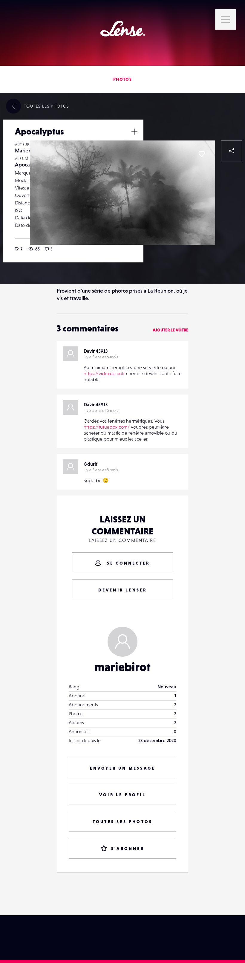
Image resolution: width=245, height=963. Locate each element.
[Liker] (201, 153)
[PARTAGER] (231, 150)
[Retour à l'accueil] (122, 28)
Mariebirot (27, 150)
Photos (122, 79)
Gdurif (90, 464)
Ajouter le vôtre (170, 330)
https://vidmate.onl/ (104, 373)
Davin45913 (96, 351)
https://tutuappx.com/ (107, 426)
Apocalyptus (29, 164)
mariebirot (122, 667)
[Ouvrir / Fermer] (134, 131)
